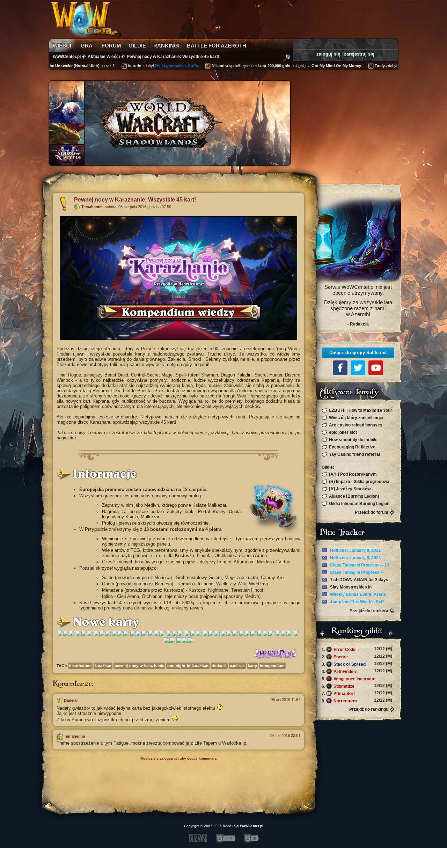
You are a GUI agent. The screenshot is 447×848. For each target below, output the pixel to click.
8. (357, 700)
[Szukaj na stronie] (287, 59)
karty (252, 666)
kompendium (272, 666)
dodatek (219, 666)
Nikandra (208, 66)
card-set (237, 666)
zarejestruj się (359, 54)
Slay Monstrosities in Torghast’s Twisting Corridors (351, 587)
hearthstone (80, 666)
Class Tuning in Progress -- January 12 (352, 573)
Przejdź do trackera (369, 610)
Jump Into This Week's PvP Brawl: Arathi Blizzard (353, 602)
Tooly (369, 66)
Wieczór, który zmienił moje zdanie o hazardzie (352, 418)
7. (357, 693)
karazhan (103, 666)
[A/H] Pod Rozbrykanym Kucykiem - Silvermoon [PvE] (351, 474)
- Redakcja (358, 324)
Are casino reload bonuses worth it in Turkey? (352, 425)
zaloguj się (328, 54)
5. (357, 679)
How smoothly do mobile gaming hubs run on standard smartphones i (351, 440)
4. (357, 671)
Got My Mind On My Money (325, 66)
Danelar (71, 700)
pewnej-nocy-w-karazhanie (139, 666)
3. (357, 664)
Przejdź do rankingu (368, 709)
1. (357, 649)
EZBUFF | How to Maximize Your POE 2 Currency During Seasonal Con (357, 410)
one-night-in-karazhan (187, 666)
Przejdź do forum (371, 512)
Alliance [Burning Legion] (353, 496)
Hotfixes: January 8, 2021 (355, 550)
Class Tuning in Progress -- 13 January (355, 565)
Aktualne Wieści (104, 56)
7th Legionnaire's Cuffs (165, 66)
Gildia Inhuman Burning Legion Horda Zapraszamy (355, 503)
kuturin (123, 66)
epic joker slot (342, 432)
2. (357, 656)
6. (357, 686)
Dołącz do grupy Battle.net (358, 352)
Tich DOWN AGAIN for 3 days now (355, 580)
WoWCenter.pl (67, 56)
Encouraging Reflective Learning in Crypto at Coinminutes (355, 447)
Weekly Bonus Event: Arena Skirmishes (354, 595)
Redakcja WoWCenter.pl (243, 826)
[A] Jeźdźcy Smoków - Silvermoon (347, 489)
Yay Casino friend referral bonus (351, 454)
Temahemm (92, 207)
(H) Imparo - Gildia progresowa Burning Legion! (355, 481)
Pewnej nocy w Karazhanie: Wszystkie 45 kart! (173, 56)
